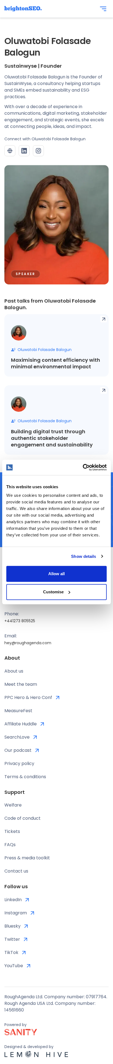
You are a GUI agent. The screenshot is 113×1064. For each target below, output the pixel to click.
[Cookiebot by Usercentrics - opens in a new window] (83, 467)
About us (13, 671)
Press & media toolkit (27, 858)
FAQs (10, 844)
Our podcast (18, 750)
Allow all (56, 573)
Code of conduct (22, 818)
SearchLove (17, 737)
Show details (83, 556)
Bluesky (12, 926)
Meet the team (20, 684)
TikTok (11, 952)
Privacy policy (19, 763)
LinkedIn (13, 899)
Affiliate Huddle (20, 724)
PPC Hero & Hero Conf (28, 697)
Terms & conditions (25, 777)
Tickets (12, 831)
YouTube (13, 965)
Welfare (13, 805)
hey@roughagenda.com (27, 643)
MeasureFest (18, 710)
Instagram (15, 913)
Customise (53, 591)
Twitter (12, 939)
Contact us (16, 871)
